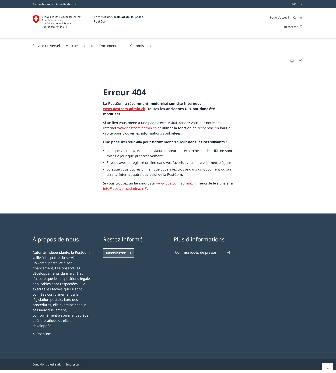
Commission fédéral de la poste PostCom (119, 19)
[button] (46, 46)
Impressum (73, 364)
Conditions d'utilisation (48, 364)
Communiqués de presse (195, 252)
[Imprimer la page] (291, 60)
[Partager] (301, 60)
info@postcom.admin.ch (123, 188)
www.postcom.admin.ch (124, 108)
